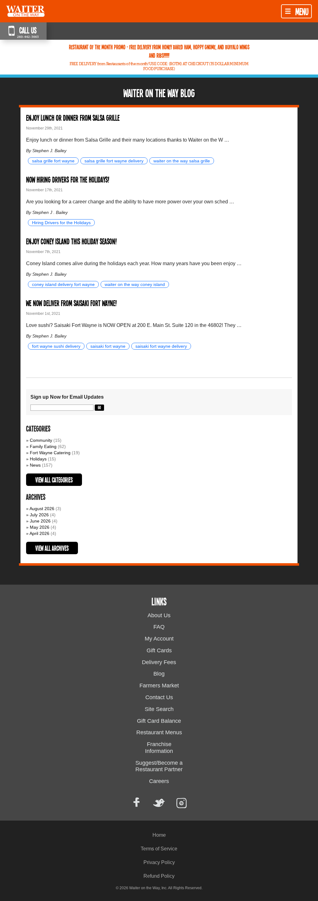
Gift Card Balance (159, 721)
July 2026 (39, 514)
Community (41, 440)
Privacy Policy (159, 862)
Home (159, 835)
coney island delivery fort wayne (63, 284)
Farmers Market (159, 685)
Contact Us (159, 697)
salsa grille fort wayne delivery (113, 160)
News (35, 465)
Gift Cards (159, 650)
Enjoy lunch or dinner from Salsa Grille (73, 117)
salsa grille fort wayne (53, 160)
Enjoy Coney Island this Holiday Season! (71, 241)
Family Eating (43, 446)
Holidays (38, 458)
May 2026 (39, 527)
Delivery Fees (159, 662)
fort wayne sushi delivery (56, 346)
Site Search (159, 709)
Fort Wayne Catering (50, 452)
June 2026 (40, 520)
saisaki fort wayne (107, 346)
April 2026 (39, 533)
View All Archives (52, 548)
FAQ (159, 627)
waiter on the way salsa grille (181, 160)
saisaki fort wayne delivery (161, 346)
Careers (159, 781)
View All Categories (54, 479)
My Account (159, 639)
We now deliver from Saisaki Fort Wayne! (71, 303)
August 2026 (42, 508)
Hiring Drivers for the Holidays (61, 222)
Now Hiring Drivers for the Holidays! (67, 179)
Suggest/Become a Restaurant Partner (159, 766)
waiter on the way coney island (135, 284)
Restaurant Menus (159, 732)
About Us (159, 615)
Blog (159, 674)
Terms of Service (159, 848)
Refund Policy (159, 876)
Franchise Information (159, 747)
